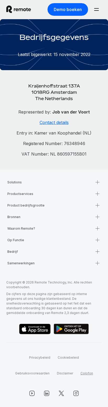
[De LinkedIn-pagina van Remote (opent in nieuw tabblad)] (46, 393)
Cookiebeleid (68, 357)
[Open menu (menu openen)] (96, 9)
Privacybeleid (39, 357)
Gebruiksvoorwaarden (32, 373)
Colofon (86, 373)
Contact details (54, 122)
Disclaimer (65, 373)
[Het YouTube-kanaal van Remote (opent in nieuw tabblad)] (32, 393)
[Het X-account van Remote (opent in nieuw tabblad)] (61, 393)
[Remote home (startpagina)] (18, 9)
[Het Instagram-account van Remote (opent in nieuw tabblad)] (76, 393)
